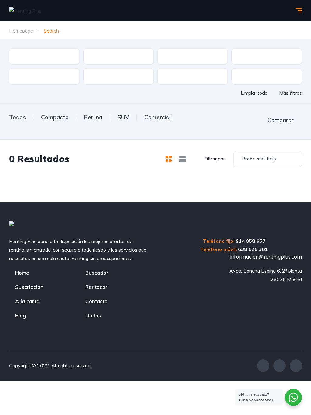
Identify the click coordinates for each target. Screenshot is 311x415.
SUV (123, 117)
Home (22, 272)
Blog (20, 315)
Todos (17, 117)
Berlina (93, 117)
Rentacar (96, 287)
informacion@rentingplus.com (265, 256)
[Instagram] (279, 365)
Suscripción (29, 287)
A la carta (27, 301)
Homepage (21, 31)
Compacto (55, 117)
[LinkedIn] (296, 365)
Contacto (96, 301)
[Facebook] (263, 365)
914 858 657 (250, 241)
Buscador (96, 272)
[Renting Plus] (25, 10)
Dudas (93, 315)
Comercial (157, 117)
